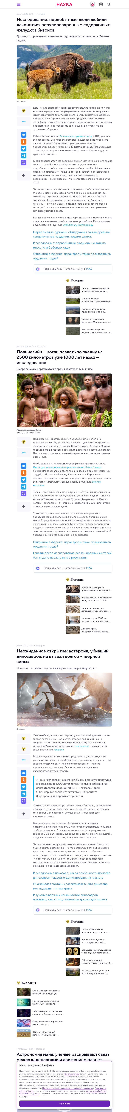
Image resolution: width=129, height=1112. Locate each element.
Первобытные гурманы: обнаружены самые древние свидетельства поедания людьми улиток (71, 234)
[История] (24, 111)
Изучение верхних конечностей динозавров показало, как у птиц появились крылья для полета (70, 897)
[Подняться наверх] (24, 175)
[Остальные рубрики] (24, 121)
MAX (89, 269)
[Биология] (24, 749)
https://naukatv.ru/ (71, 1073)
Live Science (81, 746)
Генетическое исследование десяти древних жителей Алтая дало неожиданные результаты (72, 555)
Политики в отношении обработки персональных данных (67, 1088)
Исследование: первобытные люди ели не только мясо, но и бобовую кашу (69, 245)
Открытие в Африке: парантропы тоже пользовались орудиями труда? (72, 256)
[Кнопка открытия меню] (18, 4)
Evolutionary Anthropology (78, 225)
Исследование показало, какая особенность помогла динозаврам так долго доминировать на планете (71, 875)
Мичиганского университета (75, 136)
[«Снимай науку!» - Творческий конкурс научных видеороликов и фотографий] (92, 4)
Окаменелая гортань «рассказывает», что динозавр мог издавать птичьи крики (70, 886)
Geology (59, 749)
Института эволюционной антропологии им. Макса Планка (67, 467)
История (41, 13)
